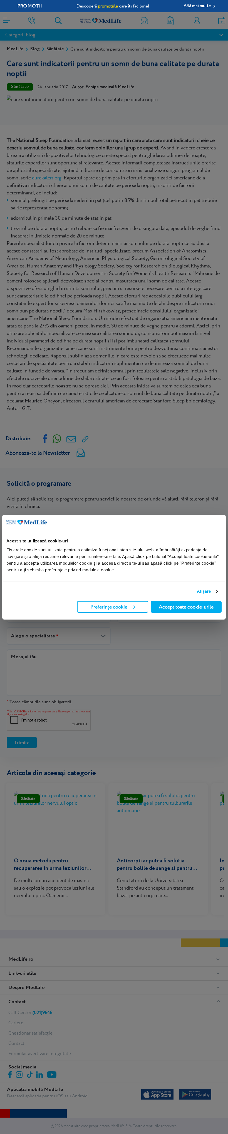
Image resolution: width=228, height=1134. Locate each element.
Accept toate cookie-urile (186, 607)
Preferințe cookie (108, 607)
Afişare (204, 591)
